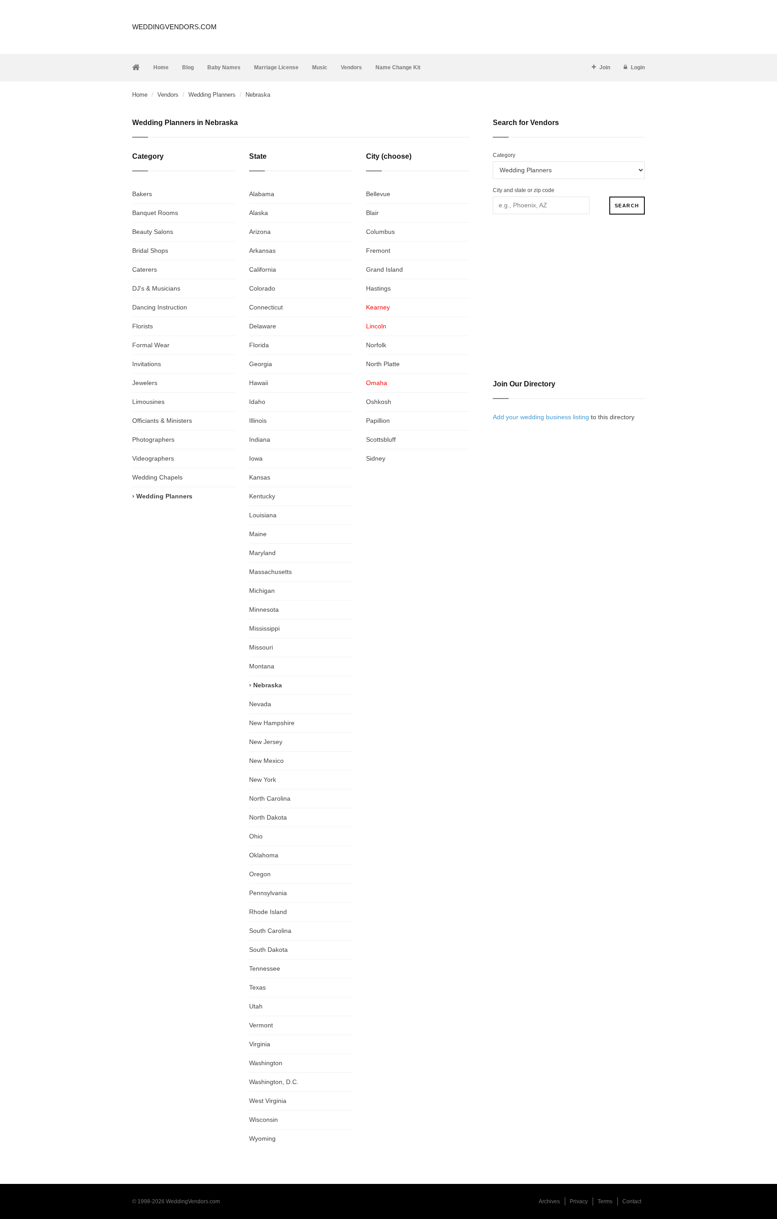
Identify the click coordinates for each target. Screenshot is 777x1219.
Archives (549, 1201)
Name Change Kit (397, 67)
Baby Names (224, 67)
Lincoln (376, 326)
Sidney (375, 458)
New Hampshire (272, 722)
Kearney (378, 307)
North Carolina (269, 798)
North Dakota (268, 817)
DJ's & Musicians (156, 288)
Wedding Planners (212, 94)
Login (638, 67)
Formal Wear (151, 345)
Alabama (261, 193)
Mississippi (264, 628)
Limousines (148, 401)
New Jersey (265, 741)
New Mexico (266, 760)
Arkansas (262, 250)
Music (319, 67)
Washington (265, 1063)
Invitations (146, 363)
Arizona (260, 231)
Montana (261, 666)
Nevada (260, 704)
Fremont (378, 250)
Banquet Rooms (155, 212)
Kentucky (262, 496)
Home (161, 67)
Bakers (142, 193)
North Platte (383, 363)
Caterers (144, 269)
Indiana (259, 439)
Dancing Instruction (159, 307)
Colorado (262, 288)
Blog (188, 67)
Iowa (256, 458)
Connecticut (266, 307)
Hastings (378, 288)
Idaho (257, 401)
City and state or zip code (523, 190)
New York (262, 779)
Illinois (258, 420)
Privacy (579, 1201)
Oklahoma (263, 855)
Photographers (153, 439)
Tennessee (264, 968)
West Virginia (267, 1100)
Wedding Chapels (157, 477)
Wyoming (262, 1138)
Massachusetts (270, 571)
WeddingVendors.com (174, 27)
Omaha (376, 382)
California (262, 269)
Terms (605, 1201)
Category (504, 155)
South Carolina (270, 930)
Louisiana (263, 515)
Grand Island (384, 269)
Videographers (153, 458)
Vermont (261, 1025)
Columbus (380, 231)
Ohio (256, 836)
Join (604, 67)
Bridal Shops (150, 250)
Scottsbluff (381, 439)
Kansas (259, 477)
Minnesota (264, 609)
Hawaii (258, 382)
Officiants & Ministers (162, 420)
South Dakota (268, 949)
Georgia (260, 363)
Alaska (258, 212)
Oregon (260, 874)
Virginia (259, 1044)
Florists (142, 326)
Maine (258, 534)
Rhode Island (268, 911)
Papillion (378, 420)
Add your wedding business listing (541, 417)
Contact (631, 1201)
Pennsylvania (268, 892)
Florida (259, 345)
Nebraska (267, 685)
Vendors (351, 67)
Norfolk (376, 345)
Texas (257, 987)
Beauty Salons (152, 231)
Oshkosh (378, 401)
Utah (256, 1006)
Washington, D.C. (274, 1081)
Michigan (262, 590)
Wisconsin (263, 1119)
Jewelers (144, 382)
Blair (372, 212)
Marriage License (276, 67)
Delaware (262, 326)
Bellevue (378, 193)
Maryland (262, 552)
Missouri (261, 647)
